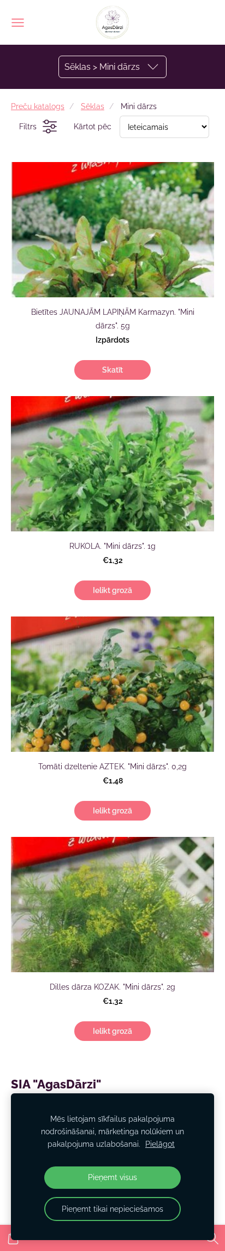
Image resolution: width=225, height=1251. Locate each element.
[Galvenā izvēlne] (18, 23)
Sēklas (92, 106)
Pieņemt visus (112, 1177)
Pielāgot (160, 1143)
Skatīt (112, 370)
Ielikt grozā (112, 590)
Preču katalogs (37, 106)
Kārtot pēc (92, 126)
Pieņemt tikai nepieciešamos (112, 1208)
